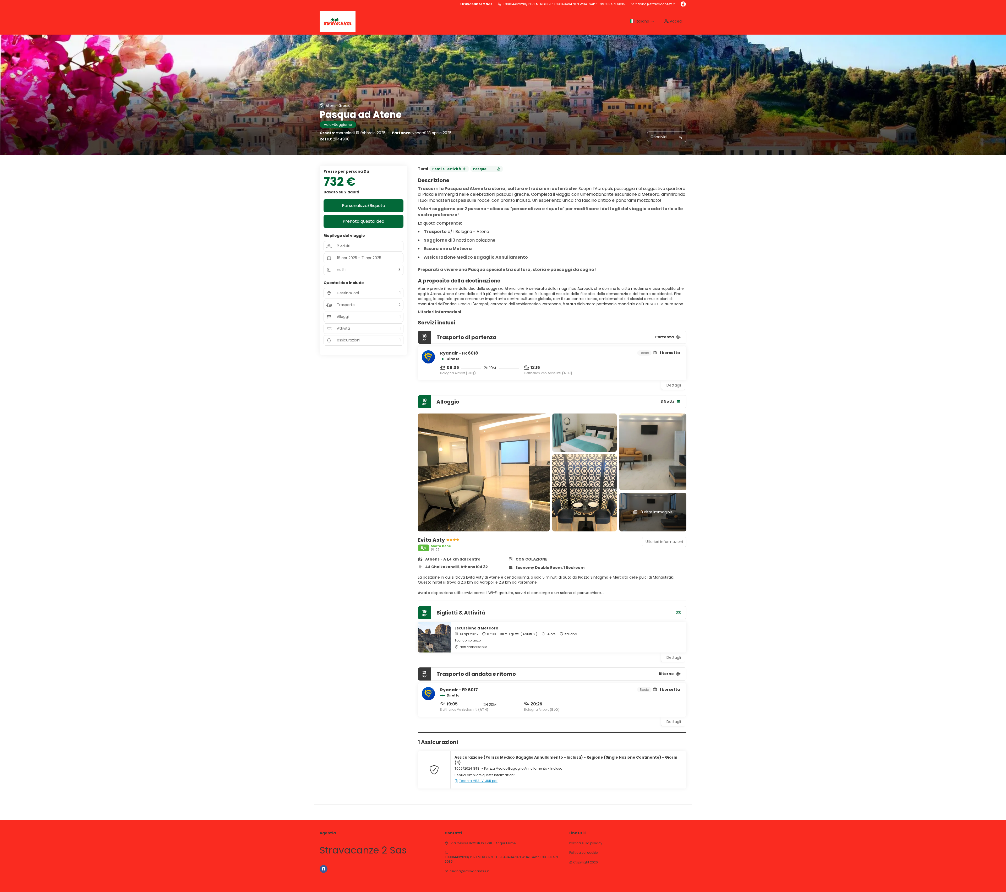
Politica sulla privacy (585, 843)
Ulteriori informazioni (439, 311)
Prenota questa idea (363, 221)
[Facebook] (683, 4)
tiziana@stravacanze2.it (655, 4)
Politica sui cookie (583, 853)
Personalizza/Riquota (363, 206)
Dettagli (673, 385)
